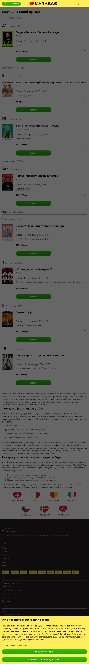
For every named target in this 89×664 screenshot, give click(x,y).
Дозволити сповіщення (17, 645)
